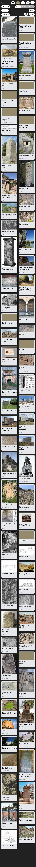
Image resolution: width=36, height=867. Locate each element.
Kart (19, 7)
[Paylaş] (26, 14)
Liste (25, 7)
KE (2, 3)
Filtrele (7, 6)
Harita (32, 7)
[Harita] (13, 2)
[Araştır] (18, 2)
